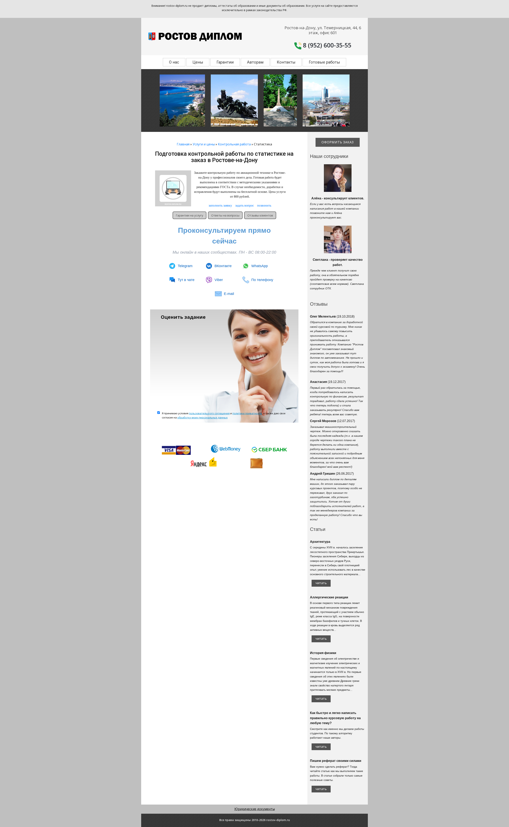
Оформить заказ (338, 142)
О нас (174, 62)
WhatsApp (259, 266)
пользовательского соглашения (209, 413)
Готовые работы (324, 62)
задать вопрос (244, 205)
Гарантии (225, 62)
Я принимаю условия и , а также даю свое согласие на (224, 415)
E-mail (229, 294)
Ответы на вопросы (225, 215)
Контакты (286, 62)
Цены (197, 62)
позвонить (264, 205)
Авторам (255, 62)
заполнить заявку (220, 205)
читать (321, 583)
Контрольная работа (234, 144)
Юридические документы (254, 809)
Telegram (185, 266)
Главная (183, 144)
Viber (219, 280)
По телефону (262, 280)
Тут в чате (186, 280)
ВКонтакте (223, 266)
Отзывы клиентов (260, 215)
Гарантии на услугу (189, 215)
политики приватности (247, 413)
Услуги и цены (204, 144)
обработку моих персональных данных (202, 417)
